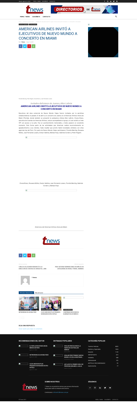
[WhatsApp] (33, 46)
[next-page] (23, 318)
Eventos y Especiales (28, 22)
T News (23, 42)
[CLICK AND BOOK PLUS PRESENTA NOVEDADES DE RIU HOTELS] (51, 304)
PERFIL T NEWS (37, 1)
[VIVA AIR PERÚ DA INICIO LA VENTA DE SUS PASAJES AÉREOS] (58, 348)
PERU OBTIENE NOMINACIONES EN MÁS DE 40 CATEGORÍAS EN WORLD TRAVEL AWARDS (69, 268)
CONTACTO (52, 1)
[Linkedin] (110, 1)
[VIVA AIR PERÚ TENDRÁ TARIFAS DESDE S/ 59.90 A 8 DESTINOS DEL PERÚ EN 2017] (58, 357)
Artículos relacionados (26, 293)
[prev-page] (20, 318)
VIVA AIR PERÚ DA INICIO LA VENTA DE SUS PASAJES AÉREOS (72, 347)
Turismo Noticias (33, 24)
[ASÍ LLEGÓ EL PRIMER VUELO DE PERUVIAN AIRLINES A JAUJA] (58, 366)
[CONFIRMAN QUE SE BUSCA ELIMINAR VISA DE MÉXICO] (73, 304)
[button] (116, 17)
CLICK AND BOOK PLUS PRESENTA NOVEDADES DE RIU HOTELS (39, 365)
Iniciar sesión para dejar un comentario (30, 329)
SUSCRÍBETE (45, 1)
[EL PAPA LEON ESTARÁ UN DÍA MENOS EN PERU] (23, 348)
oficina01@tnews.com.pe (60, 392)
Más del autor (39, 293)
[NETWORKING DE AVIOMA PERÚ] (29, 304)
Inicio (20, 22)
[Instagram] (107, 1)
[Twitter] (113, 1)
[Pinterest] (29, 46)
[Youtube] (116, 1)
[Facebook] (104, 1)
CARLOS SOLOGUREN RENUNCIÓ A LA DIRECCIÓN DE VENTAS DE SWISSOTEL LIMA (32, 268)
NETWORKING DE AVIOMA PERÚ (27, 312)
